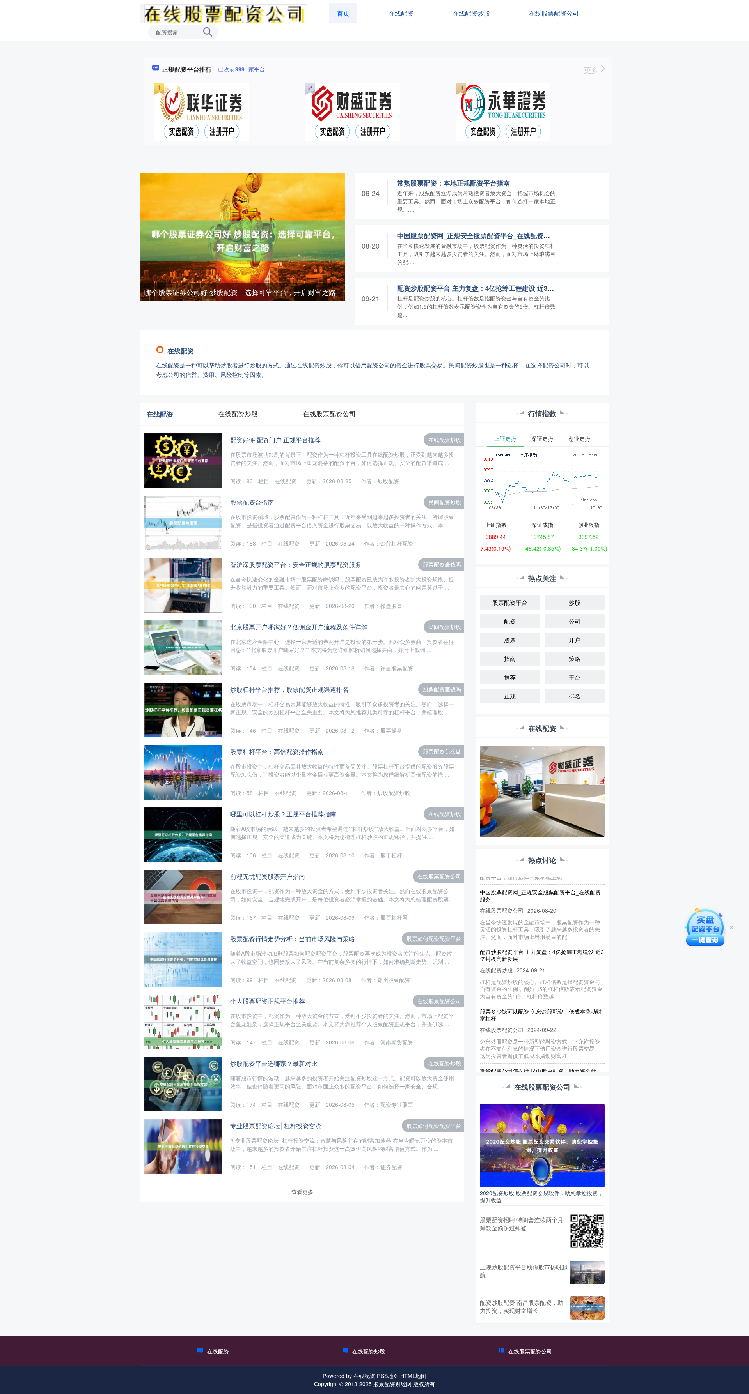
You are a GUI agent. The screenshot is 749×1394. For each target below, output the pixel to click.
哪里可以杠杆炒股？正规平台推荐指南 (283, 813)
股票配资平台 (509, 602)
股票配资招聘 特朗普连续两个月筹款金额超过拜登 (521, 1224)
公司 (574, 621)
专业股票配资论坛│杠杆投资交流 (275, 1125)
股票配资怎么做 (442, 751)
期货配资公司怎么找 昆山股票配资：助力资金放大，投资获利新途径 (538, 1057)
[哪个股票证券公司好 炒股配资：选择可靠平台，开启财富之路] (242, 240)
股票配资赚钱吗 (442, 564)
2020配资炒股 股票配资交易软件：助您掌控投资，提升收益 (541, 1196)
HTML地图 (413, 1376)
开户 (574, 640)
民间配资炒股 (444, 502)
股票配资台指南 (252, 502)
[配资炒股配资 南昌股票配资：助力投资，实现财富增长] (587, 1308)
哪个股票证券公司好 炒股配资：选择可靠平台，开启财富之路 (240, 292)
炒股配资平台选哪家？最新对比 (274, 1063)
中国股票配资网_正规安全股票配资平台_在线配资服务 (477, 235)
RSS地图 (388, 1376)
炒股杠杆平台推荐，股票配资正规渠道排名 (289, 689)
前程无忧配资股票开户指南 (267, 876)
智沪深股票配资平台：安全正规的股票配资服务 (295, 564)
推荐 (510, 677)
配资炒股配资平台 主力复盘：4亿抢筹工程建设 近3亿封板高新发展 (495, 288)
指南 (510, 658)
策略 (574, 658)
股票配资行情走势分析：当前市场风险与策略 (292, 938)
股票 (510, 640)
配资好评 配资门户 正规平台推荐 (275, 439)
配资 (510, 621)
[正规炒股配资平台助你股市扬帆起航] (587, 1272)
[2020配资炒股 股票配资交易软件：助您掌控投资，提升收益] (542, 1145)
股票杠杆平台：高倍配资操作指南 (277, 751)
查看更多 (302, 1192)
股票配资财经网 (392, 1384)
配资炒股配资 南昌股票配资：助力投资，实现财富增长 (521, 1306)
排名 (574, 696)
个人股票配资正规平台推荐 (267, 1000)
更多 (592, 70)
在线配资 (401, 13)
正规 (510, 696)
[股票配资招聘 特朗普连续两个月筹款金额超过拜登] (587, 1231)
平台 (574, 677)
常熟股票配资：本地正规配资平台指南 (453, 182)
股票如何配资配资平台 (433, 938)
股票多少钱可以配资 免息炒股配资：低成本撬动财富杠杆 (541, 997)
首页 (343, 13)
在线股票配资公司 (554, 13)
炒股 (574, 602)
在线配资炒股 (471, 13)
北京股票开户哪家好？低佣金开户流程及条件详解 (298, 626)
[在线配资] (223, 12)
